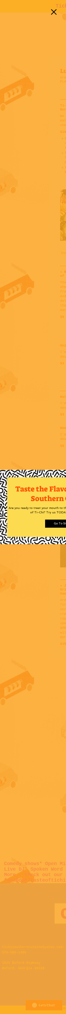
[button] (54, 12)
